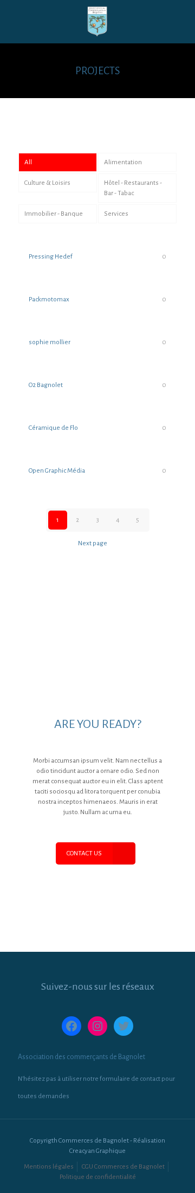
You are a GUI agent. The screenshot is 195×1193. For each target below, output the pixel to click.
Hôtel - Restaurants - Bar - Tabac (133, 188)
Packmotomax (49, 299)
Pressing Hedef (51, 256)
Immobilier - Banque (53, 213)
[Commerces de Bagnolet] (97, 21)
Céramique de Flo (53, 427)
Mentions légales (49, 1166)
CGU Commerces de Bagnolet (123, 1166)
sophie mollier (49, 342)
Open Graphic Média (57, 470)
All (28, 162)
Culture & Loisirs (47, 182)
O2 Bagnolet (46, 385)
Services (116, 213)
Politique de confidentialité (98, 1177)
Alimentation (123, 162)
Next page (92, 543)
